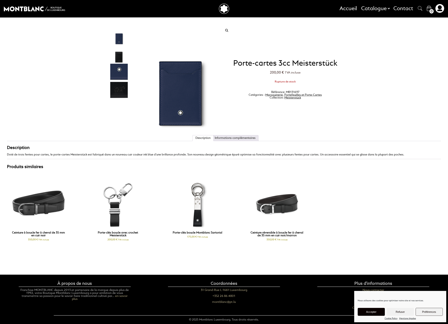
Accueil (348, 8)
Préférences (429, 311)
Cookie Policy (391, 319)
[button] (227, 30)
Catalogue (375, 8)
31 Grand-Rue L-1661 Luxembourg (224, 290)
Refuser (400, 311)
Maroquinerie (274, 95)
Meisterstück (292, 97)
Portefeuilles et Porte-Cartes (303, 95)
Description (203, 138)
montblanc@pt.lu (224, 302)
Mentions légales (407, 319)
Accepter (371, 311)
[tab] (203, 138)
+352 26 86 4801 (223, 296)
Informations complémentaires (235, 138)
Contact (403, 8)
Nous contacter (373, 290)
